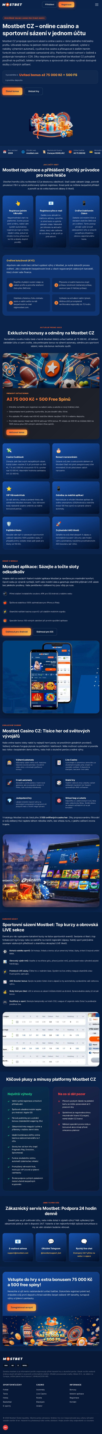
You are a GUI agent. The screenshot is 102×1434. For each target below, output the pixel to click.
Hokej (5, 1398)
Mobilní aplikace (77, 1394)
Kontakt (73, 1402)
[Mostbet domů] (12, 4)
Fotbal (5, 1390)
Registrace (66, 4)
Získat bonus (12, 91)
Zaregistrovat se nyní (21, 1307)
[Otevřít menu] (97, 4)
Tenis (5, 1394)
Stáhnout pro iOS (44, 631)
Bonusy (73, 1390)
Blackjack (40, 1402)
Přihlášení (49, 4)
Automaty (40, 1390)
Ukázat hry (33, 91)
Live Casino (41, 1394)
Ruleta (39, 1398)
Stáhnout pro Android (16, 631)
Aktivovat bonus (16, 432)
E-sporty (7, 1406)
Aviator (39, 1406)
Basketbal (7, 1402)
